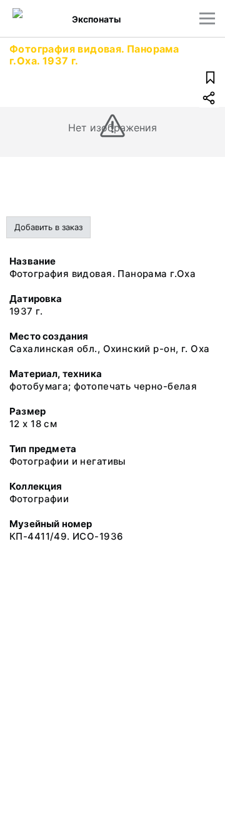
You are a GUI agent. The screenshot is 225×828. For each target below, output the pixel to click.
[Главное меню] (207, 18)
